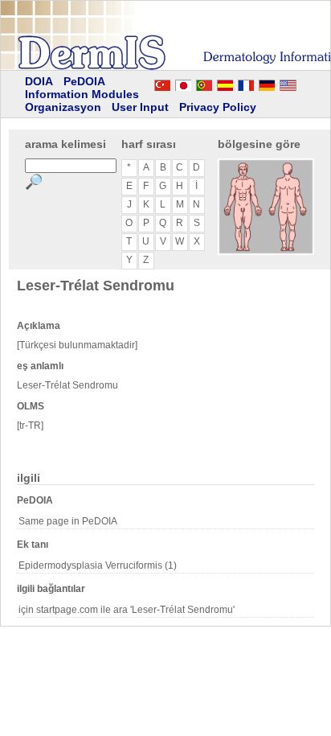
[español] (225, 83)
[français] (246, 83)
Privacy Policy (217, 107)
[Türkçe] (162, 83)
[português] (204, 83)
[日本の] (183, 83)
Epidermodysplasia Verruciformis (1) (97, 565)
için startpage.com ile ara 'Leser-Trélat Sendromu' (126, 609)
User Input (140, 107)
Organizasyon (63, 107)
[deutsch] (267, 83)
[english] (304, 83)
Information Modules (82, 94)
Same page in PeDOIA (67, 521)
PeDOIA (84, 81)
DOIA (39, 81)
